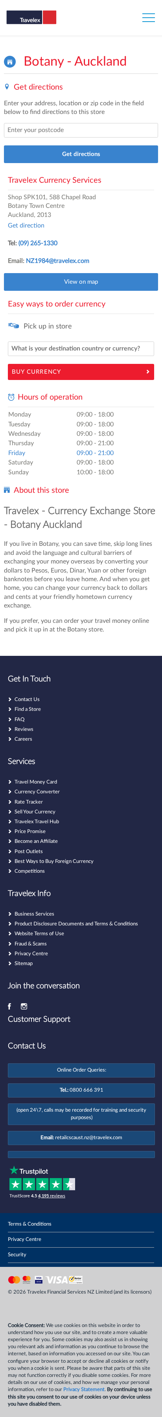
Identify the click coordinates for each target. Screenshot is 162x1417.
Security (17, 1254)
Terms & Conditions (30, 1224)
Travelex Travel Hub (37, 821)
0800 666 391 (86, 1090)
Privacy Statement (84, 1389)
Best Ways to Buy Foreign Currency (54, 861)
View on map (81, 282)
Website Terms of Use (39, 933)
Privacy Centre (31, 953)
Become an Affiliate (36, 841)
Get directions (81, 154)
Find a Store (28, 709)
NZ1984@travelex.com (57, 261)
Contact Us (27, 699)
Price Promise (30, 831)
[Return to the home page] (44, 22)
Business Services (34, 914)
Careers (23, 739)
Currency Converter (37, 792)
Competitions (30, 871)
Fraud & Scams (31, 944)
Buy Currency (36, 372)
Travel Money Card (36, 782)
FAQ (19, 719)
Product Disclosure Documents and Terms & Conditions (76, 924)
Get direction (26, 225)
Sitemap (24, 963)
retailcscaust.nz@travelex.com (88, 1137)
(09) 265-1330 (37, 243)
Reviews (24, 729)
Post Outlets (29, 851)
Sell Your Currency (35, 812)
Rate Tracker (29, 802)
